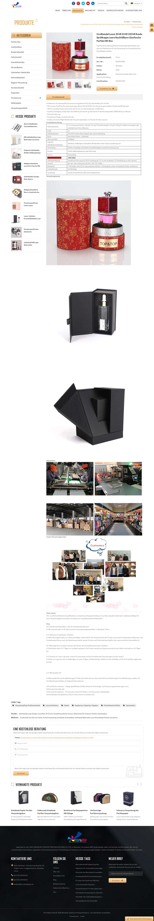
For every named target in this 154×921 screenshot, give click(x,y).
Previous (137, 784)
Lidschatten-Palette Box (20, 72)
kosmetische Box (17, 62)
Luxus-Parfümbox (52, 705)
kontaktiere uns (134, 10)
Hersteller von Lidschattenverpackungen (89, 897)
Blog (54, 880)
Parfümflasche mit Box (112, 705)
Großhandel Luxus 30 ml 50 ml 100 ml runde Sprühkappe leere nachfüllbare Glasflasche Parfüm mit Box (57, 737)
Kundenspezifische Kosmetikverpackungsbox (89, 876)
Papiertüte (15, 93)
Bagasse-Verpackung (19, 82)
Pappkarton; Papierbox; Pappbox (86, 705)
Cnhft (82, 916)
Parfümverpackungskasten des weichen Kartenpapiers (128, 811)
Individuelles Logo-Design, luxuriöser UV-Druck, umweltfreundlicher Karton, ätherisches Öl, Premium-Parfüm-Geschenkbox (63, 714)
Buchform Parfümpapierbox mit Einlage (49, 811)
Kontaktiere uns (105, 88)
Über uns (66, 10)
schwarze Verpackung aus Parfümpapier (101, 811)
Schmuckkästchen (18, 77)
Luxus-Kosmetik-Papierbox (85, 884)
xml (54, 892)
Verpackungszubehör (19, 108)
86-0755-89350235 (21, 875)
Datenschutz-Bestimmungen (61, 888)
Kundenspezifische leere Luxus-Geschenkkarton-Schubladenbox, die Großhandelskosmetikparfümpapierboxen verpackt (33, 204)
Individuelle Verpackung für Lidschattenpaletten (89, 893)
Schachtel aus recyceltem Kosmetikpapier (89, 872)
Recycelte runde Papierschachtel (87, 864)
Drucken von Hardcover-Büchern (87, 880)
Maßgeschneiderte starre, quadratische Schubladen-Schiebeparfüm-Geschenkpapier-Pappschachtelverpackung (33, 191)
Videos (101, 10)
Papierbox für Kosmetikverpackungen (89, 868)
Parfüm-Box (136, 22)
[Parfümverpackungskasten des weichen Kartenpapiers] (129, 798)
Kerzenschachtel (17, 88)
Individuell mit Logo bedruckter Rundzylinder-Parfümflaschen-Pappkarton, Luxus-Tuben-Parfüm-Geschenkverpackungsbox (33, 244)
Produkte (78, 10)
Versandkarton (17, 67)
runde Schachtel (17, 52)
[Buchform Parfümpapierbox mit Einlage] (49, 798)
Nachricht (90, 10)
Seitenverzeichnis (59, 884)
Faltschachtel (16, 57)
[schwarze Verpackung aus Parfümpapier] (102, 798)
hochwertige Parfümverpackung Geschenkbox (72, 812)
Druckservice (16, 98)
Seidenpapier (16, 103)
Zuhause (56, 868)
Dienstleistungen (114, 10)
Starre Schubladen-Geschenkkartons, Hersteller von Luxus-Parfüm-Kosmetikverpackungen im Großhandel (32, 125)
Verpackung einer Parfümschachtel (27, 705)
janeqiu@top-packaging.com (24, 884)
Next (141, 784)
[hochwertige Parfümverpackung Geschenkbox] (76, 798)
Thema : (54, 737)
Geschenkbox (16, 47)
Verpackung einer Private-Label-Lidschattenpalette (89, 889)
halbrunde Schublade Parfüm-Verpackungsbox (21, 811)
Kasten (66, 705)
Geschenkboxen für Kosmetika (86, 901)
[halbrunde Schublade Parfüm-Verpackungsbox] (23, 798)
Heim (57, 10)
